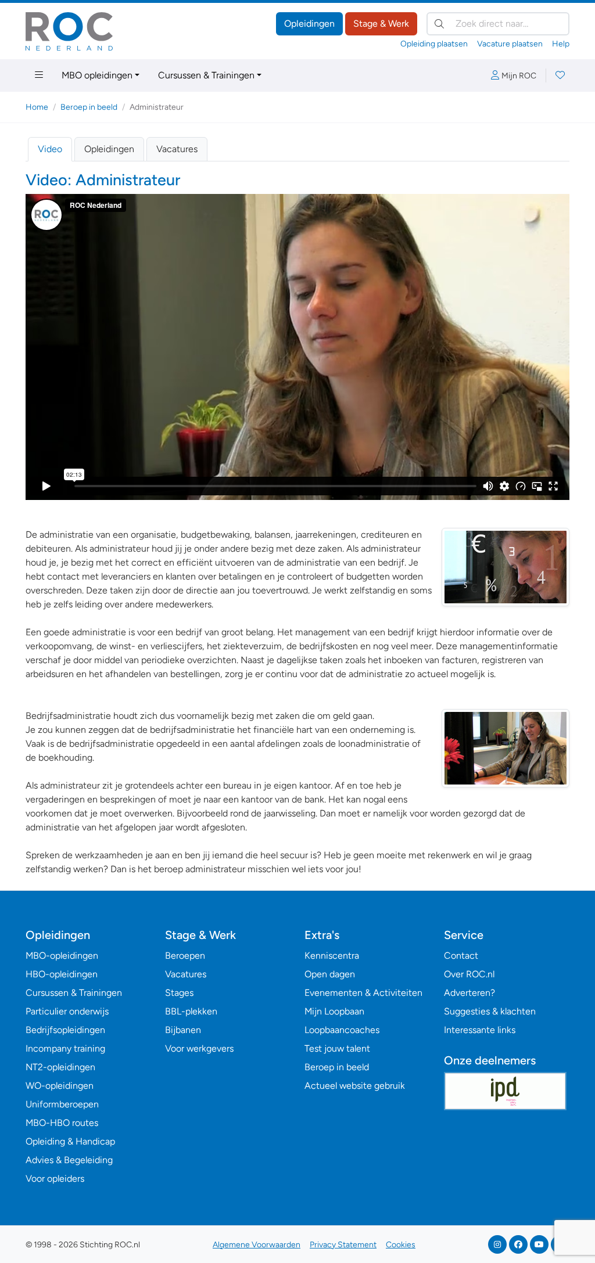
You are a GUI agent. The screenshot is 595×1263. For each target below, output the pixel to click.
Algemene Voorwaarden (256, 1245)
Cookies (400, 1245)
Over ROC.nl (469, 974)
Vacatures (177, 148)
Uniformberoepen (62, 1104)
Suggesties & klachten (490, 1011)
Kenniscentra (331, 955)
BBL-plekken (191, 1011)
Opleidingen (309, 23)
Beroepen (185, 955)
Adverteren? (469, 992)
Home (37, 107)
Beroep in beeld (88, 107)
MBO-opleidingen (62, 955)
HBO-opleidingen (62, 974)
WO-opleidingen (60, 1085)
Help (560, 44)
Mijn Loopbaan (334, 1011)
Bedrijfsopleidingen (65, 1029)
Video (50, 148)
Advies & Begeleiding (69, 1159)
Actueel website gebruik (354, 1085)
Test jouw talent (337, 1048)
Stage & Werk (381, 23)
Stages (179, 992)
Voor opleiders (55, 1178)
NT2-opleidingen (60, 1067)
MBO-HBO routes (62, 1122)
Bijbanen (183, 1029)
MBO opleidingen (97, 75)
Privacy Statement (343, 1245)
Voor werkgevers (199, 1048)
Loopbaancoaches (341, 1029)
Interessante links (479, 1029)
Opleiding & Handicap (70, 1141)
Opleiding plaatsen (434, 44)
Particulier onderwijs (67, 1011)
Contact (461, 955)
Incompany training (65, 1048)
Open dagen (329, 974)
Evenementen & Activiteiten (363, 992)
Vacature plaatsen (510, 44)
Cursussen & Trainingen (206, 75)
